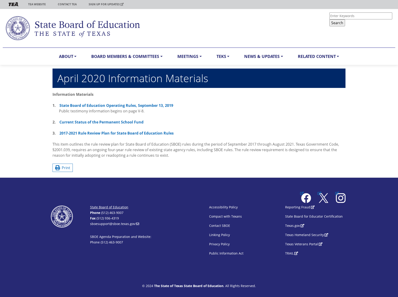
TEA (13, 4)
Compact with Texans (225, 216)
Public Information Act (226, 253)
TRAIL (289, 253)
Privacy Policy (219, 244)
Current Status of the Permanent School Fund (101, 122)
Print (65, 167)
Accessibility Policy (223, 207)
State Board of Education (109, 207)
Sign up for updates (104, 4)
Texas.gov (292, 225)
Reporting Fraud (297, 207)
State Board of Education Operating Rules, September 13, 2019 (116, 105)
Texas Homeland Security (304, 235)
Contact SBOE (219, 225)
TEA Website (37, 4)
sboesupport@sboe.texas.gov (112, 224)
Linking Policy (219, 235)
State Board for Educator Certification (314, 216)
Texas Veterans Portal (301, 244)
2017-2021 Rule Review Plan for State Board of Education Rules (116, 133)
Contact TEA (67, 4)
